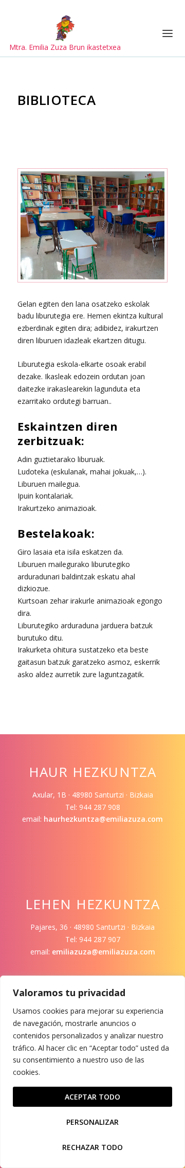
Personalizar (92, 1122)
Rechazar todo (92, 1147)
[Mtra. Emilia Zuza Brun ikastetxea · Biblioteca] (92, 276)
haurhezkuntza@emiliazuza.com (103, 819)
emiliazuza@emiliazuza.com (103, 952)
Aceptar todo (92, 1097)
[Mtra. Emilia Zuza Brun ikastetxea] (65, 28)
